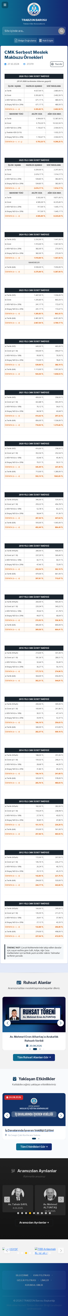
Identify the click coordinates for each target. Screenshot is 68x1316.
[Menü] (5, 5)
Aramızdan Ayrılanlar (33, 1222)
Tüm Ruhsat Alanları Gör (33, 1057)
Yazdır (59, 64)
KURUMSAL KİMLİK (34, 1285)
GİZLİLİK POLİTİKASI (26, 1280)
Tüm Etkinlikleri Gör (33, 1146)
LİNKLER (45, 1280)
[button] (60, 1023)
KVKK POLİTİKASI (41, 1275)
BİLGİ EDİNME (22, 1275)
